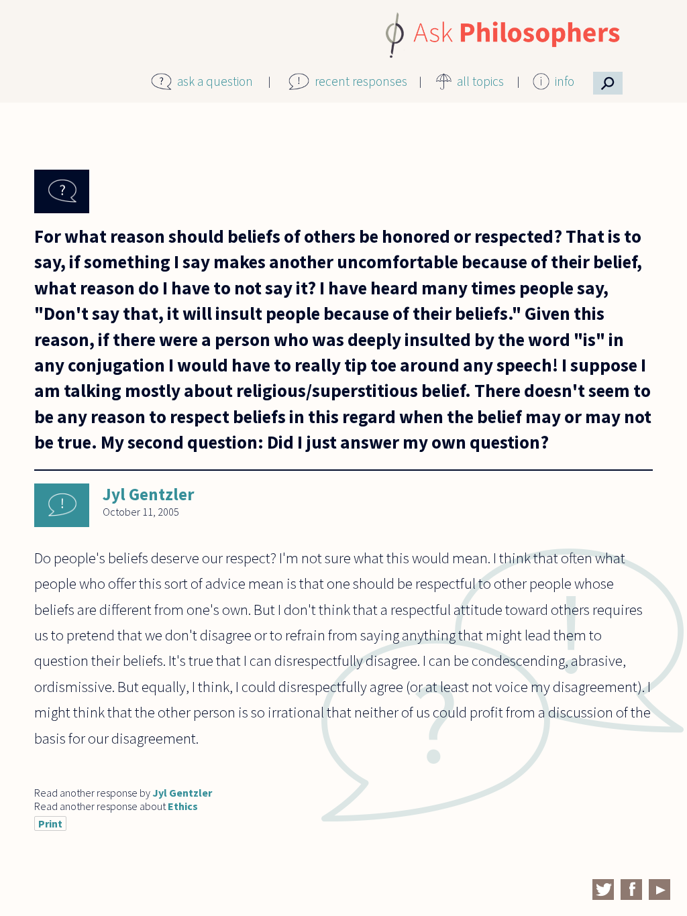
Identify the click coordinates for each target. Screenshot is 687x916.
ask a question (215, 81)
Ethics (183, 806)
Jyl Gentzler (149, 494)
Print (50, 823)
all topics (480, 81)
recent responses (361, 81)
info (564, 81)
